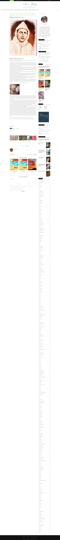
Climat (44, 226)
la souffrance (44, 375)
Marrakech (44, 407)
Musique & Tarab (44, 433)
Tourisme (44, 515)
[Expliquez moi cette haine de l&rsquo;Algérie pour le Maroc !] (32, 137)
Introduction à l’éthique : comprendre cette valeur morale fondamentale (44, 67)
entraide (44, 273)
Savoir (44, 488)
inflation (44, 328)
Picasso (44, 462)
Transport (44, 520)
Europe (44, 287)
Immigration (44, 322)
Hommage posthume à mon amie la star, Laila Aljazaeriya (41, 100)
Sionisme (44, 497)
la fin (44, 358)
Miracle (44, 419)
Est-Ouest (19, 14)
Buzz (44, 212)
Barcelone (44, 206)
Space (44, 506)
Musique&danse (44, 436)
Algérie (20, 13)
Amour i (44, 189)
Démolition (44, 241)
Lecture (44, 389)
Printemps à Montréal (44, 468)
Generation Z (44, 305)
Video (44, 532)
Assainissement (44, 200)
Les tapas (44, 395)
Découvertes (44, 238)
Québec (44, 471)
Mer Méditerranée (44, 416)
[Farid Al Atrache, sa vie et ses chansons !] (48, 159)
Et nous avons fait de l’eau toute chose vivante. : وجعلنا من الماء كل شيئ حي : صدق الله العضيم (44, 54)
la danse (44, 355)
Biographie (44, 209)
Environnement (11, 14)
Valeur (44, 529)
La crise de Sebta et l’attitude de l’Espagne (43, 41)
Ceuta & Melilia (44, 221)
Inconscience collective (44, 326)
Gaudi (44, 302)
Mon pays (27, 15)
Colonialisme (44, 227)
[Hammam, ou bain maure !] (48, 174)
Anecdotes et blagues (32, 13)
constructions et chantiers (44, 229)
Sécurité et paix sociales (44, 492)
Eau (44, 253)
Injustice (16, 15)
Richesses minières (44, 483)
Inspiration (19, 15)
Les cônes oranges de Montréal (44, 392)
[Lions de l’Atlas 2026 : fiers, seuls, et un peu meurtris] (32, 164)
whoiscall (40, 61)
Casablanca (44, 220)
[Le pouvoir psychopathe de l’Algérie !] (23, 137)
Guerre (26, 14)
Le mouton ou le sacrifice (44, 384)
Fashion (44, 293)
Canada (44, 215)
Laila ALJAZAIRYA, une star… (41, 143)
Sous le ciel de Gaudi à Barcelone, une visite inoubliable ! (47, 89)
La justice (24, 15)
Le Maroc (44, 381)
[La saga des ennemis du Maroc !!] (14, 137)
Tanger (44, 512)
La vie (44, 378)
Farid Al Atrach (44, 291)
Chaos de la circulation (44, 223)
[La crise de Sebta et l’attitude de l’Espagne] (14, 164)
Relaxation (44, 477)
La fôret (44, 361)
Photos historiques (44, 459)
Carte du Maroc (44, 218)
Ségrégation (11, 13)
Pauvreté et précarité (44, 457)
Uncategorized (44, 526)
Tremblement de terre (44, 521)
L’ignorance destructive (44, 349)
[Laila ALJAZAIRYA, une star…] (48, 145)
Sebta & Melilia (44, 489)
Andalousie (44, 194)
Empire (44, 267)
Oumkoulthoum (44, 451)
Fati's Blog (12, 18)
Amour (44, 188)
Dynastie (44, 252)
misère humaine (44, 421)
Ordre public (44, 448)
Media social (44, 413)
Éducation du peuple (44, 256)
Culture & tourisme (44, 235)
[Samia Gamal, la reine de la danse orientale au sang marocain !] (48, 166)
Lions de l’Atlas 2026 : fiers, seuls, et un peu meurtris (41, 89)
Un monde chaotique (44, 524)
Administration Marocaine (15, 13)
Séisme (44, 495)
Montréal (44, 428)
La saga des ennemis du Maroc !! (13, 140)
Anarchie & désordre (27, 13)
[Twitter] (48, 0)
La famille (44, 357)
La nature (44, 369)
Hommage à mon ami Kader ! (45, 58)
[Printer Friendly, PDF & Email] (12, 126)
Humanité (11, 15)
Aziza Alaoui (40, 60)
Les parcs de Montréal (44, 393)
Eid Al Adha (44, 259)
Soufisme (44, 503)
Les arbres (44, 390)
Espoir (16, 14)
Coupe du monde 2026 (44, 232)
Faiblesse (44, 290)
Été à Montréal (44, 282)
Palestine (44, 453)
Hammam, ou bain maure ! (42, 171)
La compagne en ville (44, 354)
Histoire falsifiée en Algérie (33, 14)
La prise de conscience (44, 372)
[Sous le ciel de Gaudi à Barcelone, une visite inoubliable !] (47, 83)
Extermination (44, 288)
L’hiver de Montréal (44, 346)
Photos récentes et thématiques (44, 460)
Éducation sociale (44, 258)
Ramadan (44, 474)
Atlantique (44, 203)
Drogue (44, 250)
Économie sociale (44, 255)
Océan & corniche (44, 445)
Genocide (44, 308)
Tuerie (44, 523)
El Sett (44, 261)
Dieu (44, 244)
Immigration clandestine (44, 323)
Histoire (28, 14)
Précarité (44, 465)
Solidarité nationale (44, 500)
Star (44, 509)
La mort (44, 366)
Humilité (44, 319)
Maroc (44, 404)
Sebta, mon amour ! (41, 43)
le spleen (44, 386)
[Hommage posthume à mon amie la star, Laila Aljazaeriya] (41, 95)
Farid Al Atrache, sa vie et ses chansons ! (42, 157)
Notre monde (44, 442)
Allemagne (22, 13)
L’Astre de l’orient (44, 343)
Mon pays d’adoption (44, 424)
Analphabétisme (44, 191)
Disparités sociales (44, 247)
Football (44, 296)
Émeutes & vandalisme (44, 264)
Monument (44, 430)
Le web (44, 387)
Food (44, 294)
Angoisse (44, 197)
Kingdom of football (44, 340)
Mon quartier (44, 425)
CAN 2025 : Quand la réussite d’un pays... (20, 0)
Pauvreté (44, 456)
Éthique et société (23, 14)
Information (13, 15)
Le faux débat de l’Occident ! (45, 61)
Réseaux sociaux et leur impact (44, 480)
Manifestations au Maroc (44, 401)
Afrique (44, 183)
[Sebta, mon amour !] (23, 164)
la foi (44, 360)
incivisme (44, 325)
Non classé (44, 439)
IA (44, 320)
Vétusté (44, 530)
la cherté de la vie (44, 352)
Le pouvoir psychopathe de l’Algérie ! (23, 140)
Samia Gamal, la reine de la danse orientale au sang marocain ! (42, 165)
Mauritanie (44, 410)
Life (44, 398)
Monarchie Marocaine (31, 15)
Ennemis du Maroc (44, 270)
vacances (44, 527)
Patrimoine (44, 454)
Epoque (14, 14)
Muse (34, 15)
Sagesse (44, 486)
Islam (21, 15)
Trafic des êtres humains (44, 518)
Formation (44, 299)
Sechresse (44, 491)
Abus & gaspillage (44, 180)
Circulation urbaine (44, 224)
